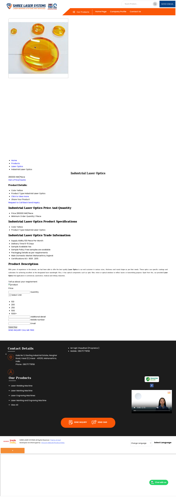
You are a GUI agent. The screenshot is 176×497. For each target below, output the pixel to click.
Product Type (17, 230)
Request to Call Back (18, 202)
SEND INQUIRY (14, 330)
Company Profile (118, 11)
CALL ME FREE (28, 330)
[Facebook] (151, 386)
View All (14, 404)
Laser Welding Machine (21, 385)
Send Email (167, 4)
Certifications (17, 258)
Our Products (83, 12)
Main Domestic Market (22, 255)
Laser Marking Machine (21, 390)
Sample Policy (17, 249)
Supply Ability (17, 240)
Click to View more (20, 196)
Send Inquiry (34, 202)
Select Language (162, 442)
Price (13, 213)
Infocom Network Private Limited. (53, 443)
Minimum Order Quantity (22, 216)
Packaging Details (19, 252)
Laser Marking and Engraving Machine (28, 400)
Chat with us (160, 482)
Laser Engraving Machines (23, 395)
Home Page (100, 11)
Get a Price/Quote (17, 180)
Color (13, 227)
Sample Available (19, 246)
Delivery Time (17, 243)
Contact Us (135, 11)
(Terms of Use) (55, 440)
